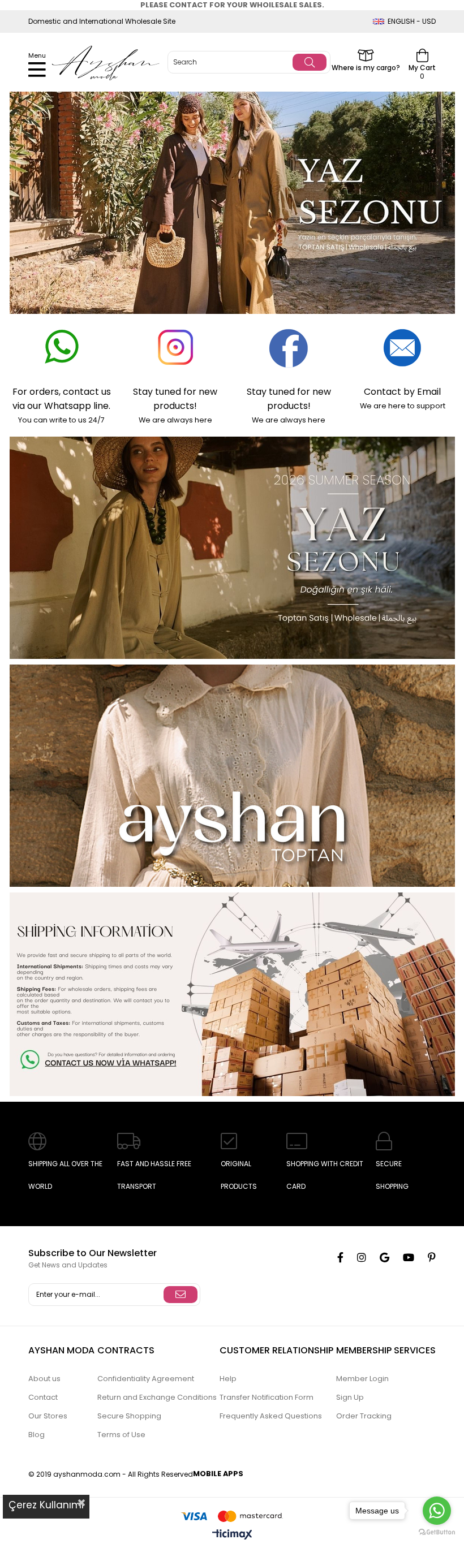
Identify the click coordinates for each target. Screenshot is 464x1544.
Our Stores (47, 1416)
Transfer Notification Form (266, 1397)
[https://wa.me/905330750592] (231, 994)
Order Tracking (364, 1416)
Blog (36, 1434)
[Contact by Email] (402, 348)
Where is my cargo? (366, 67)
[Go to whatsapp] (437, 1510)
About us (44, 1378)
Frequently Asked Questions (271, 1416)
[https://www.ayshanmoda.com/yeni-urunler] (231, 203)
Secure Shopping (129, 1416)
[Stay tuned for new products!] (175, 348)
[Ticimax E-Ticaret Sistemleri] (232, 1535)
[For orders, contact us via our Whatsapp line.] (61, 348)
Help (228, 1378)
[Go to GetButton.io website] (437, 1532)
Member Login (362, 1378)
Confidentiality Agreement (145, 1378)
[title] (231, 776)
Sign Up (350, 1397)
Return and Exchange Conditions (157, 1397)
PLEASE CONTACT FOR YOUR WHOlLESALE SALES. (232, 5)
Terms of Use (121, 1434)
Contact (43, 1397)
